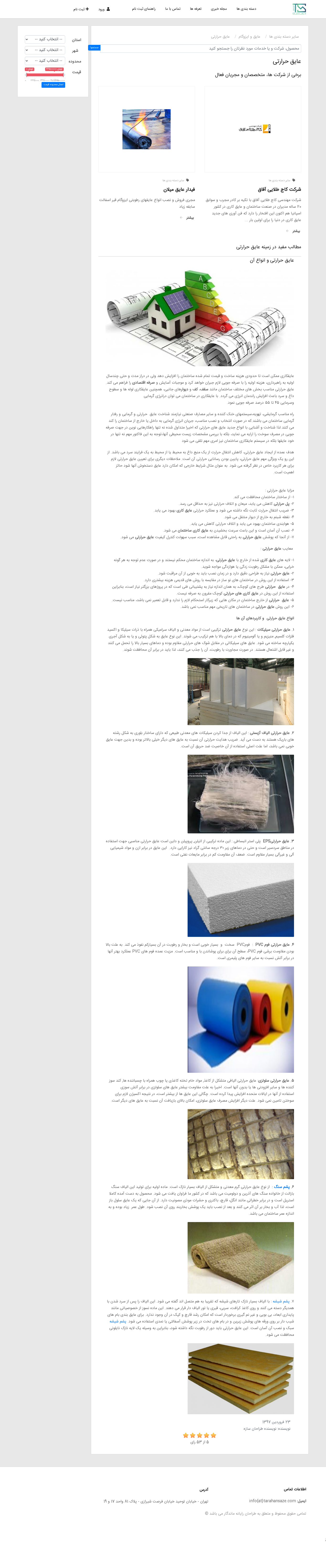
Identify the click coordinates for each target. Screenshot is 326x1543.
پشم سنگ (282, 1187)
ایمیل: (301, 1501)
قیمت (76, 72)
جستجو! (94, 48)
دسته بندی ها (246, 9)
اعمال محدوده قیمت (53, 85)
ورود (101, 9)
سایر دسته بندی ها (284, 37)
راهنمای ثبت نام (144, 9)
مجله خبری (219, 9)
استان (76, 40)
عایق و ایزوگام (249, 37)
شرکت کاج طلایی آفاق (279, 190)
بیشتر (295, 231)
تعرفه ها (195, 9)
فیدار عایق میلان (179, 190)
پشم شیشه (281, 1301)
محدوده (75, 61)
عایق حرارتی (220, 37)
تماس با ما (172, 9)
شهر (75, 51)
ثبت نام (79, 9)
